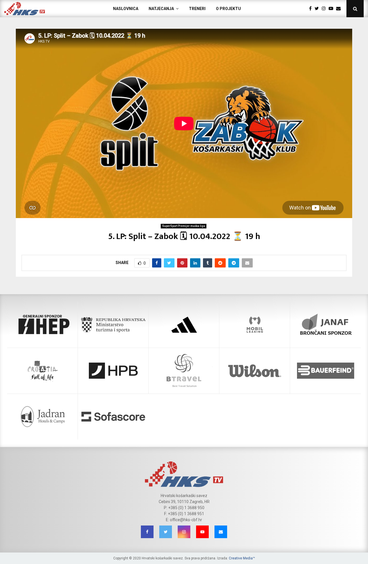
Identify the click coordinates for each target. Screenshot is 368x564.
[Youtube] (332, 8)
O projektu (228, 8)
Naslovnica (125, 8)
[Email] (340, 8)
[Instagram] (325, 8)
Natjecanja (161, 8)
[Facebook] (312, 8)
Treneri (197, 8)
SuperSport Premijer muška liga (183, 226)
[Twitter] (318, 8)
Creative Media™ (242, 558)
